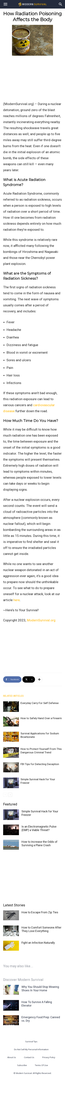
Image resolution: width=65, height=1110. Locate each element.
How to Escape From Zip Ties (39, 912)
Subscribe (22, 1065)
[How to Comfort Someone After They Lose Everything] (11, 931)
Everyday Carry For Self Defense (40, 703)
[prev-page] (5, 795)
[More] (39, 679)
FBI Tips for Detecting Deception (40, 764)
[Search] (60, 4)
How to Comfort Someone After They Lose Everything (41, 929)
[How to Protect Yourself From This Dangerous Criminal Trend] (11, 752)
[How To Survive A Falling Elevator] (11, 1005)
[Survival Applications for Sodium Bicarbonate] (11, 737)
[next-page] (10, 795)
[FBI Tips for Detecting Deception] (11, 767)
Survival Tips (31, 1041)
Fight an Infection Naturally (38, 942)
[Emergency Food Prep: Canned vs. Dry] (11, 1020)
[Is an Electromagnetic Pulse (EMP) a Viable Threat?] (11, 830)
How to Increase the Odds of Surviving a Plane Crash (39, 843)
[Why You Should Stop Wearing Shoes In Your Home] (11, 990)
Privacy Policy (48, 1057)
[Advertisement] (32, 78)
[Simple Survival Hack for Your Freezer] (11, 783)
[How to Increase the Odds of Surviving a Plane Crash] (11, 845)
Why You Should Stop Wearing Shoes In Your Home (40, 988)
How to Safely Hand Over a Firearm (41, 718)
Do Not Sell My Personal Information (31, 1049)
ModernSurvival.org (41, 620)
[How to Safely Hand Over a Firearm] (11, 721)
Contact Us (29, 1057)
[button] (5, 4)
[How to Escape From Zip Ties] (11, 915)
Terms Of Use (41, 1065)
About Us (11, 1057)
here (16, 600)
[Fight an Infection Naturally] (11, 946)
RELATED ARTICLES (13, 695)
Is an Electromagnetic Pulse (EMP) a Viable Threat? (38, 828)
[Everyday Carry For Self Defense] (11, 706)
